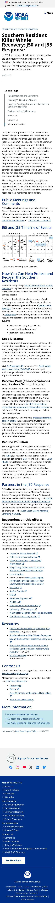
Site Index (9, 797)
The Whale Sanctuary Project (23, 616)
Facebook (14, 685)
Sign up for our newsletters (33, 758)
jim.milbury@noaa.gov (16, 681)
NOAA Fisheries (27, 899)
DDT (24, 458)
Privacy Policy (32, 890)
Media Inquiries (11, 841)
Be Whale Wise (13, 366)
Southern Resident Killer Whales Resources (30, 635)
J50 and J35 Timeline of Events (22, 100)
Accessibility (11, 886)
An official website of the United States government (24, 4)
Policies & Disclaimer (15, 890)
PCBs (8, 455)
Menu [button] (50, 12)
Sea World (14, 587)
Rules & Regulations (14, 804)
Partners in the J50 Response (22, 111)
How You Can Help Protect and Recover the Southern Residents (28, 105)
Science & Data (11, 830)
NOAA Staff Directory (14, 852)
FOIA (27, 886)
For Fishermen (9, 801)
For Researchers (10, 823)
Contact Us (13, 120)
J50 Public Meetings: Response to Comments (28, 722)
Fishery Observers (13, 819)
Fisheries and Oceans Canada (23, 557)
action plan (10, 314)
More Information (16, 124)
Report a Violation (13, 845)
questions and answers (13, 220)
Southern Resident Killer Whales (22, 714)
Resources (13, 115)
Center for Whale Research (22, 553)
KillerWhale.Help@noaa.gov (15, 673)
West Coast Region (34, 577)
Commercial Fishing (13, 811)
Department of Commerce (27, 893)
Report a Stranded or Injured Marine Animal (25, 848)
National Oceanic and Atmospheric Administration (26, 896)
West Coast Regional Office (25, 731)
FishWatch (9, 793)
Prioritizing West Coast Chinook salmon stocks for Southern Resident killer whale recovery (29, 648)
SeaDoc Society (17, 591)
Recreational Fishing (14, 815)
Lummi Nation (16, 574)
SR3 (11, 594)
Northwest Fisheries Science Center (27, 580)
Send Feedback (13, 860)
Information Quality (39, 886)
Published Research (13, 826)
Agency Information (12, 783)
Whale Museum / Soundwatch (24, 605)
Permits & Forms (12, 808)
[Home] (15, 15)
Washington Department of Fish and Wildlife (31, 612)
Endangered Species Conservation (20, 29)
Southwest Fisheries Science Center (26, 583)
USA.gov (44, 890)
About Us (8, 786)
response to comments (39, 220)
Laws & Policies (11, 790)
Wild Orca (14, 602)
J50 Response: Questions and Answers (25, 718)
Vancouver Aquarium (20, 598)
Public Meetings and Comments (23, 96)
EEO (20, 886)
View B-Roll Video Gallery (22, 699)
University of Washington (22, 609)
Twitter (13, 689)
